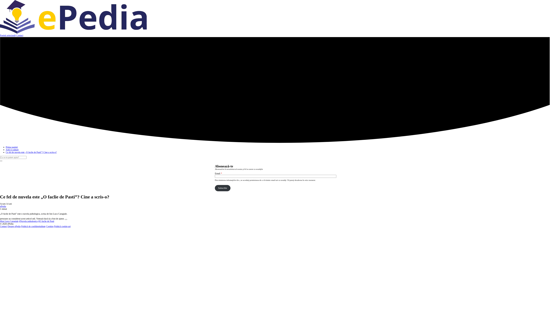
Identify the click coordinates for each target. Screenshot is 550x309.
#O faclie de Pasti (46, 221)
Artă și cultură (12, 149)
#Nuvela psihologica (28, 221)
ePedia (3, 206)
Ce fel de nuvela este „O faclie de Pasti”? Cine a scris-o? (31, 152)
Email (217, 173)
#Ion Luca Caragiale (9, 221)
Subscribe (222, 188)
